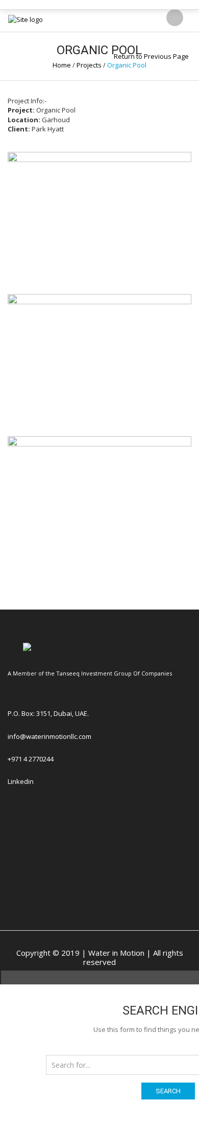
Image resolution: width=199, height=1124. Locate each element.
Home (62, 65)
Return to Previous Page (151, 56)
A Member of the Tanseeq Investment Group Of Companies (90, 673)
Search (168, 1091)
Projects (89, 65)
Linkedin (21, 781)
